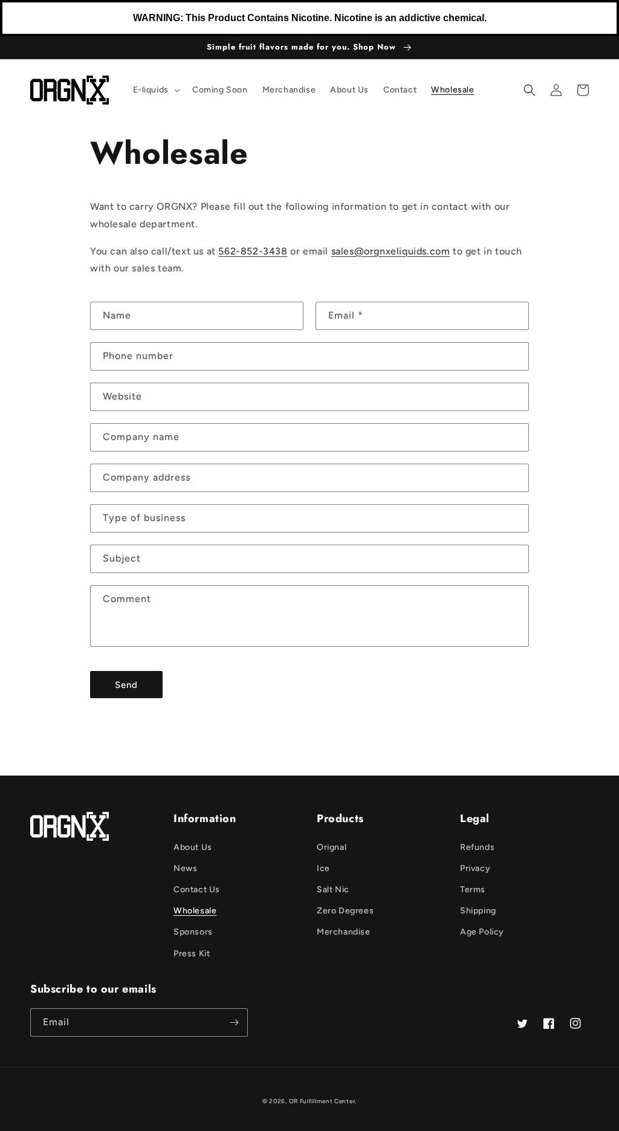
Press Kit (191, 953)
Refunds (477, 847)
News (185, 868)
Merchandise (344, 932)
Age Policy (482, 932)
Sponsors (193, 932)
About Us (192, 847)
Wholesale (194, 911)
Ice (323, 868)
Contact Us (196, 889)
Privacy (475, 868)
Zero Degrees (345, 911)
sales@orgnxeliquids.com (390, 251)
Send (126, 684)
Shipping (478, 911)
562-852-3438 (252, 251)
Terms (472, 889)
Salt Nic (333, 889)
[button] (155, 90)
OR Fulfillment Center (322, 1101)
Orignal (331, 847)
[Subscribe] (234, 1022)
